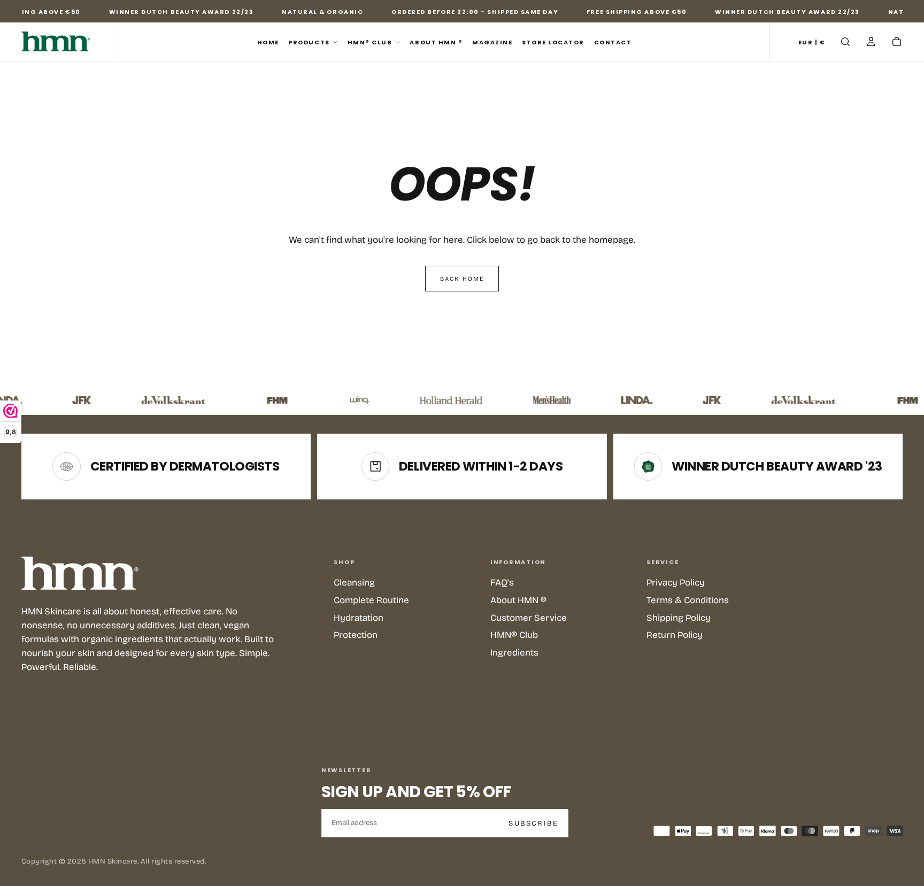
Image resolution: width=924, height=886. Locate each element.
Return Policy (674, 635)
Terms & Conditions (687, 600)
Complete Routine (371, 600)
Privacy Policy (675, 582)
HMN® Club (370, 42)
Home (268, 42)
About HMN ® (436, 42)
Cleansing (354, 582)
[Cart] (897, 42)
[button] (812, 42)
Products (308, 42)
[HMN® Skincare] (80, 573)
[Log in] (871, 42)
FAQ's (502, 582)
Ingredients (514, 652)
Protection (356, 635)
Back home (462, 278)
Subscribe (533, 823)
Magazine (492, 42)
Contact (613, 42)
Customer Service (528, 617)
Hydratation (358, 617)
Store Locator (553, 42)
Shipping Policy (678, 617)
